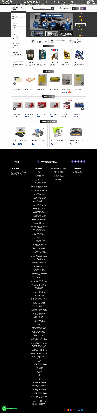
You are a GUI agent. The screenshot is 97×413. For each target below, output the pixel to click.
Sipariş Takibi (14, 4)
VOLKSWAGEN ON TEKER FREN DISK (39, 247)
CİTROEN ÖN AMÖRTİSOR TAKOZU (39, 225)
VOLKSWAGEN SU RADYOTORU (39, 308)
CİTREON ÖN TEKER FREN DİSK (39, 215)
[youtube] (78, 161)
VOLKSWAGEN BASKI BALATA (39, 259)
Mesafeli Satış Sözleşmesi (74, 4)
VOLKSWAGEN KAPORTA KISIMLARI (39, 310)
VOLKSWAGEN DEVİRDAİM (39, 269)
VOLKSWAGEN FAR (39, 314)
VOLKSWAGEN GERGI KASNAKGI (39, 272)
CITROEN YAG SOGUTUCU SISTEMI (39, 197)
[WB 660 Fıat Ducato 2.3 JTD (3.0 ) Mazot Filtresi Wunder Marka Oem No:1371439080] (18, 80)
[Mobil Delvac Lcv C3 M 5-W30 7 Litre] (79, 54)
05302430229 (66, 8)
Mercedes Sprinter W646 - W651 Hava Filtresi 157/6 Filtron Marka (29, 88)
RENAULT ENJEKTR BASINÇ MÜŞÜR (39, 343)
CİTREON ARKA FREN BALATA (39, 216)
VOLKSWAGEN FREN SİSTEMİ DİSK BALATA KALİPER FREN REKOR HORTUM (39, 240)
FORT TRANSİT (39, 400)
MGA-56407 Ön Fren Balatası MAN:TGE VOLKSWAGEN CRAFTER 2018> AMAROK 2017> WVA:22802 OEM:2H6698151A (17, 113)
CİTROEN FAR (39, 209)
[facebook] (75, 161)
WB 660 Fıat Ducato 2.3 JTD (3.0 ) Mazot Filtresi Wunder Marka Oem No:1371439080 (18, 88)
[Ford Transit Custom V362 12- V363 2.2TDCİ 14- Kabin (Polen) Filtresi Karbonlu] (79, 80)
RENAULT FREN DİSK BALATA (39, 346)
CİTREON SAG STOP (39, 211)
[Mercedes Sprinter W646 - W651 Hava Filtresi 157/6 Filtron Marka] (30, 80)
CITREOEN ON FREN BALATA (39, 214)
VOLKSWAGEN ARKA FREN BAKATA (39, 249)
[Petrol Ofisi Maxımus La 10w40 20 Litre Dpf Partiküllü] (30, 54)
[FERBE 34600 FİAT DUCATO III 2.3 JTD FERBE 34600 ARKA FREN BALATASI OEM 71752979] (67, 105)
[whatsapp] (72, 161)
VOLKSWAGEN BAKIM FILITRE (39, 229)
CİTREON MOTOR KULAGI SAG (39, 219)
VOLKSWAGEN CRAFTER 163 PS (39, 285)
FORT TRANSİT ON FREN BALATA (39, 401)
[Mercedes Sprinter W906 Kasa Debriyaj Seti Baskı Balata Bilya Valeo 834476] (58, 132)
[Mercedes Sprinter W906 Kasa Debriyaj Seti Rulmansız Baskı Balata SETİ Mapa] (77, 132)
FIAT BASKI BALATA (39, 180)
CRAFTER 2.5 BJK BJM (39, 174)
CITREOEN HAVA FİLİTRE (39, 194)
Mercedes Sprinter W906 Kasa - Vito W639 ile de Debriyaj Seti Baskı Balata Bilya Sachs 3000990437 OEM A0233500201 (38, 141)
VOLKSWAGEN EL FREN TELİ (39, 251)
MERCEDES (39, 178)
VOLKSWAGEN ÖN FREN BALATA (39, 243)
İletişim (42, 4)
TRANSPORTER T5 (39, 290)
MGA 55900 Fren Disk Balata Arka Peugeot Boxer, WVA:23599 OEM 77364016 (30, 113)
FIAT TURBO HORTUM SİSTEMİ (39, 189)
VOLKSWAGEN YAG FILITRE (39, 230)
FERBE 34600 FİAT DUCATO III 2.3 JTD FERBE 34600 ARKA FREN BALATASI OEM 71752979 (66, 113)
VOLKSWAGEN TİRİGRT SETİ (39, 267)
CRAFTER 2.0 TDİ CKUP (39, 175)
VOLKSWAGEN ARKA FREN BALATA (39, 248)
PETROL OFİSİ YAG (39, 367)
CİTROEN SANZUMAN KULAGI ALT (39, 218)
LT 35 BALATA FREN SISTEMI (39, 377)
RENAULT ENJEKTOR (39, 342)
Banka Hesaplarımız (31, 4)
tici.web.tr (46, 409)
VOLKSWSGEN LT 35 (39, 287)
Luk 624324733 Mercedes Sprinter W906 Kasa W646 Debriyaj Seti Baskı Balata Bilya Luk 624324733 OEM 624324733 (20, 141)
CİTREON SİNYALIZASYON (39, 208)
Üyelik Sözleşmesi (58, 175)
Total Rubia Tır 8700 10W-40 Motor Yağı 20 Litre (54, 63)
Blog (38, 4)
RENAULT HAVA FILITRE (39, 325)
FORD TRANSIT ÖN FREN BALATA (39, 403)
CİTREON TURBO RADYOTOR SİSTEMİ (39, 201)
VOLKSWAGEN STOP (39, 316)
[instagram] (84, 161)
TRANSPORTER (39, 176)
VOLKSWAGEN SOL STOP (39, 319)
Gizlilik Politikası (58, 178)
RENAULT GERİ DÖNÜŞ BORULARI (39, 345)
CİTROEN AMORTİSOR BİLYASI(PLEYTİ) (39, 226)
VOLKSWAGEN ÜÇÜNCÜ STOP (39, 317)
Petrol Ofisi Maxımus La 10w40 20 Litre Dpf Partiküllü (30, 63)
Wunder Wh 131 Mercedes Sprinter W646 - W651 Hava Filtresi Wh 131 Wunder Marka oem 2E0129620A (54, 88)
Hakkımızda (83, 4)
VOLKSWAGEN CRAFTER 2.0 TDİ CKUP (39, 281)
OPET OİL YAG (39, 368)
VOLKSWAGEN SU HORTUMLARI (39, 309)
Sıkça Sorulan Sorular (64, 4)
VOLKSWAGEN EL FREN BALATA (39, 252)
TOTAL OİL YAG (39, 370)
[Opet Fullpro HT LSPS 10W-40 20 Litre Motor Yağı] (42, 54)
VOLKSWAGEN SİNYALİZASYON (39, 321)
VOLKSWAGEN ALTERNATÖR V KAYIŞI (39, 270)
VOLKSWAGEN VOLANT (39, 261)
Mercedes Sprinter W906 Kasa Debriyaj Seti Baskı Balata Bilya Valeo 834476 (57, 141)
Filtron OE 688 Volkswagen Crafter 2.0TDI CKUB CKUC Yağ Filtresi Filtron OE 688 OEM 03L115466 (67, 88)
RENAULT (39, 324)
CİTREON (39, 193)
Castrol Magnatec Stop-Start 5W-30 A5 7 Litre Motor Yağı (66, 63)
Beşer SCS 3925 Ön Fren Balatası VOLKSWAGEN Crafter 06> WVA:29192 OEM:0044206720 (54, 113)
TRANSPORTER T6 (39, 291)
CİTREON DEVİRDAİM (39, 223)
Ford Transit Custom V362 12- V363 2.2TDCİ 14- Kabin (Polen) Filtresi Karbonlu (79, 88)
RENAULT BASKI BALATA (39, 349)
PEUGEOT (39, 323)
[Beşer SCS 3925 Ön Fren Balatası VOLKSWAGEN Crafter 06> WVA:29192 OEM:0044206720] (55, 105)
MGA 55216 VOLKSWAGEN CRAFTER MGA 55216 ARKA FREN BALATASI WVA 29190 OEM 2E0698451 (42, 113)
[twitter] (81, 161)
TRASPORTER (39, 288)
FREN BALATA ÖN (39, 388)
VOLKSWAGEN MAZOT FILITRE (39, 232)
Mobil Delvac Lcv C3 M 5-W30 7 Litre (79, 63)
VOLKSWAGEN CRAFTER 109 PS (39, 284)
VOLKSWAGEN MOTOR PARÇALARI (39, 234)
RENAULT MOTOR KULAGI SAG (39, 330)
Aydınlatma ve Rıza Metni (58, 176)
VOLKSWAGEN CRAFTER (39, 363)
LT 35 (39, 172)
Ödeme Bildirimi (22, 4)
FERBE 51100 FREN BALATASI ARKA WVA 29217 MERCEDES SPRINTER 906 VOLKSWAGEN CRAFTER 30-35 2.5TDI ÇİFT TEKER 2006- (79, 113)
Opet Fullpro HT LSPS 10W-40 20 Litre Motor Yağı (42, 63)
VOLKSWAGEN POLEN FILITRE (39, 233)
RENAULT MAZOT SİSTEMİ (39, 338)
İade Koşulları (58, 179)
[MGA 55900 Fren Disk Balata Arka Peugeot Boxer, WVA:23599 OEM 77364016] (30, 105)
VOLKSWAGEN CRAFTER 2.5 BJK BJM (39, 283)
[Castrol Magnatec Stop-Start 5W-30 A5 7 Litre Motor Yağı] (67, 54)
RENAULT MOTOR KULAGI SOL (39, 331)
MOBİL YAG (39, 366)
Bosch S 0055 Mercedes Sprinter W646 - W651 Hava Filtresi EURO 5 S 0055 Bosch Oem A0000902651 (42, 88)
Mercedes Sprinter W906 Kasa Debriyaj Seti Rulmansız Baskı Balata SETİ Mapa (77, 141)
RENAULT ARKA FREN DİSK (39, 348)
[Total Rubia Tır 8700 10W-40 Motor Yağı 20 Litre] (55, 54)
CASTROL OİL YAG (39, 371)
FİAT (39, 179)
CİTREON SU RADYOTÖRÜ (39, 212)
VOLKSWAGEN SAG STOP (39, 320)
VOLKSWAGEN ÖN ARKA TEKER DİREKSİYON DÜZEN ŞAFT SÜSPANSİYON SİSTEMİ (39, 294)
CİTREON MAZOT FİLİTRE (39, 196)
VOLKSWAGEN (39, 227)
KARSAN (39, 171)
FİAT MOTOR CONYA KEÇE (39, 185)
